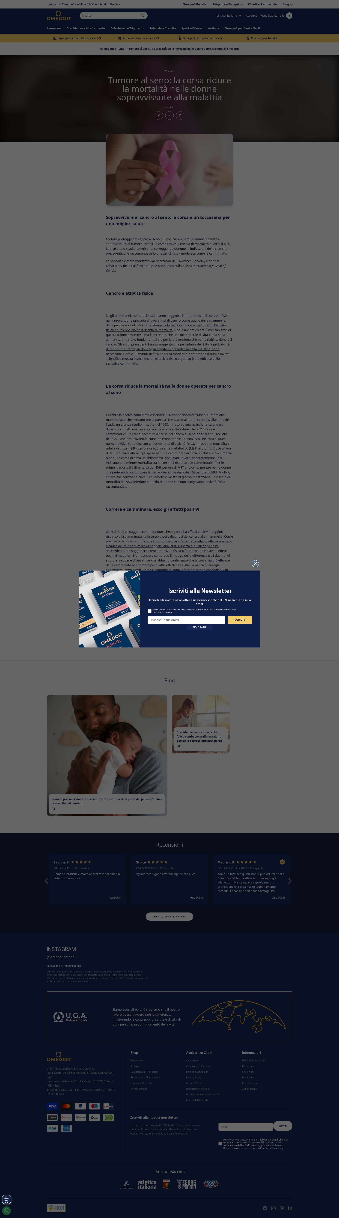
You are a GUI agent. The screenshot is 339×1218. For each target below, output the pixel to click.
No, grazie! (200, 627)
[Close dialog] (255, 564)
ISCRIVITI (240, 619)
